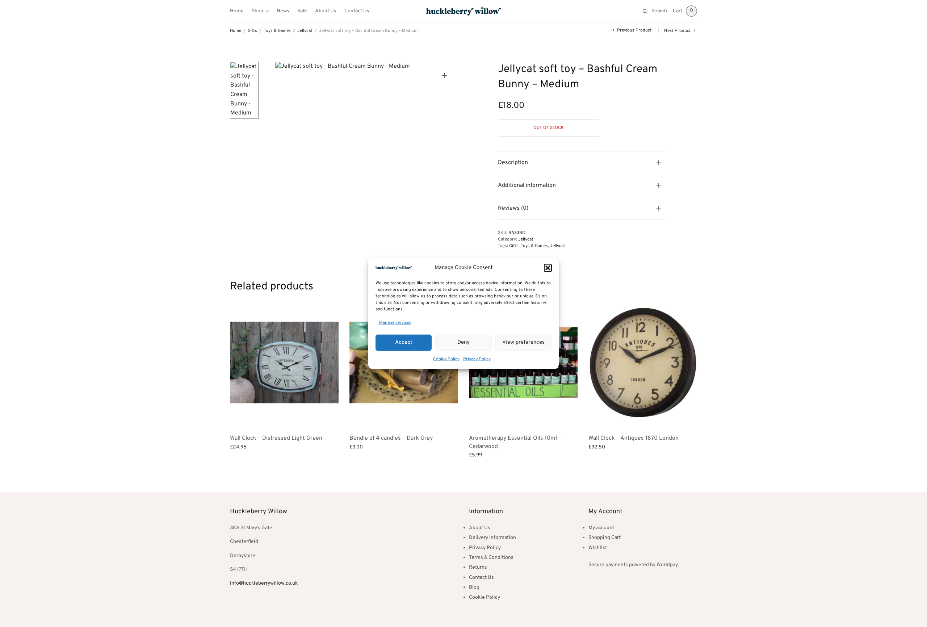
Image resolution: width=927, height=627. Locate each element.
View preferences (523, 342)
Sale (302, 11)
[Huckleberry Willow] (463, 11)
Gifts (252, 31)
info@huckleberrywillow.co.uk (264, 583)
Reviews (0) (513, 208)
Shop (257, 11)
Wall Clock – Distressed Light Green (276, 438)
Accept (403, 342)
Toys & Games (277, 31)
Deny (463, 342)
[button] (547, 268)
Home (237, 11)
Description (513, 162)
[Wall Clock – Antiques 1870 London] (642, 362)
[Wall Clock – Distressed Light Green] (284, 362)
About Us (325, 11)
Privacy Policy (477, 359)
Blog (474, 587)
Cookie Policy (446, 359)
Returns (478, 567)
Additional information (527, 185)
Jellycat (305, 31)
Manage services (395, 323)
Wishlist (597, 548)
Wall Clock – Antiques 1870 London (633, 438)
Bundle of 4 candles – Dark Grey (391, 438)
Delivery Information (492, 538)
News (283, 11)
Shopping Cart (604, 538)
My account (601, 528)
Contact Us (356, 11)
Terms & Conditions (491, 558)
